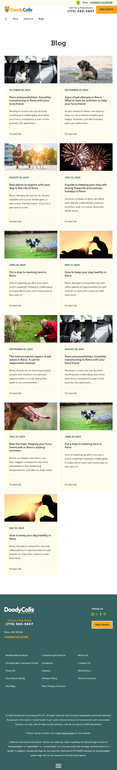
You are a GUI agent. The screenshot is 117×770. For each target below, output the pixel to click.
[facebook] (100, 614)
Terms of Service (87, 678)
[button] (58, 766)
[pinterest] (104, 614)
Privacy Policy (49, 678)
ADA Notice (84, 670)
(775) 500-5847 (19, 624)
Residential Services (17, 655)
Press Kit (10, 670)
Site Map (10, 686)
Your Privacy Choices (54, 686)
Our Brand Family (15, 678)
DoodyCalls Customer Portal (22, 663)
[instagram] (92, 614)
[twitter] (96, 614)
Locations (47, 663)
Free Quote (106, 9)
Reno (15, 18)
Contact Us (84, 663)
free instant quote (65, 733)
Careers (46, 670)
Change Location (101, 2)
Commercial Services (54, 655)
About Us (28, 18)
